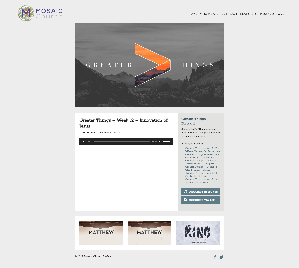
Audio (116, 132)
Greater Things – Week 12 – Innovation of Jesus (202, 181)
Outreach (229, 14)
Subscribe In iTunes (203, 191)
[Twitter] (221, 256)
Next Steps (248, 14)
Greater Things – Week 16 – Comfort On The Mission (202, 156)
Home (192, 14)
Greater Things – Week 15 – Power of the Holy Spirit (202, 162)
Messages (267, 14)
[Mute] (160, 141)
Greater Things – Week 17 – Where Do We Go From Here (202, 150)
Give (281, 14)
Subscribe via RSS (202, 200)
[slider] (167, 141)
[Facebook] (215, 256)
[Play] (83, 141)
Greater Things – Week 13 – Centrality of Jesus (202, 174)
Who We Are (209, 14)
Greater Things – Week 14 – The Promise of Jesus (202, 168)
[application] (126, 141)
